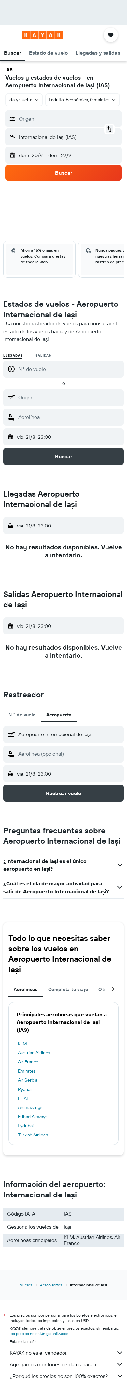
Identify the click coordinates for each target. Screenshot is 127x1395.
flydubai (26, 1126)
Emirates (26, 1071)
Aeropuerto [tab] (59, 715)
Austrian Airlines (34, 1053)
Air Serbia (27, 1080)
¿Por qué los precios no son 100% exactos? (59, 1376)
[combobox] (69, 397)
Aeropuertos (51, 1285)
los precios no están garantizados (39, 1333)
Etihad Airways (32, 1117)
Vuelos (26, 1285)
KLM (22, 1043)
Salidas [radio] (43, 355)
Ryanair (25, 1089)
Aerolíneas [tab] (26, 989)
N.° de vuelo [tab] (22, 715)
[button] (11, 35)
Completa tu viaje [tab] (68, 989)
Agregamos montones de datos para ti (53, 1364)
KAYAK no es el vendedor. (38, 1352)
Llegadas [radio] (12, 355)
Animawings (30, 1107)
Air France (28, 1062)
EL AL (23, 1098)
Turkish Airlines (33, 1135)
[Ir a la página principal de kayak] (42, 35)
